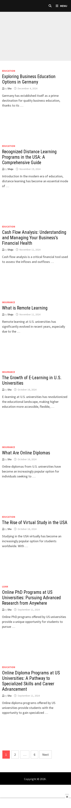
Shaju (10, 169)
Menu (63, 6)
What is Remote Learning (25, 308)
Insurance (8, 302)
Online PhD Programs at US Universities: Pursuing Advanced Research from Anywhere (31, 598)
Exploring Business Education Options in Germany (29, 79)
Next (45, 754)
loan (5, 586)
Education (8, 70)
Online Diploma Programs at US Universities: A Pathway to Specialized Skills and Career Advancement (31, 681)
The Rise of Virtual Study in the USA (34, 522)
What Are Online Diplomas (26, 452)
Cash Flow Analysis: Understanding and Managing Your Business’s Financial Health (34, 238)
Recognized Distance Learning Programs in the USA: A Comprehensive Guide (29, 157)
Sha (9, 88)
